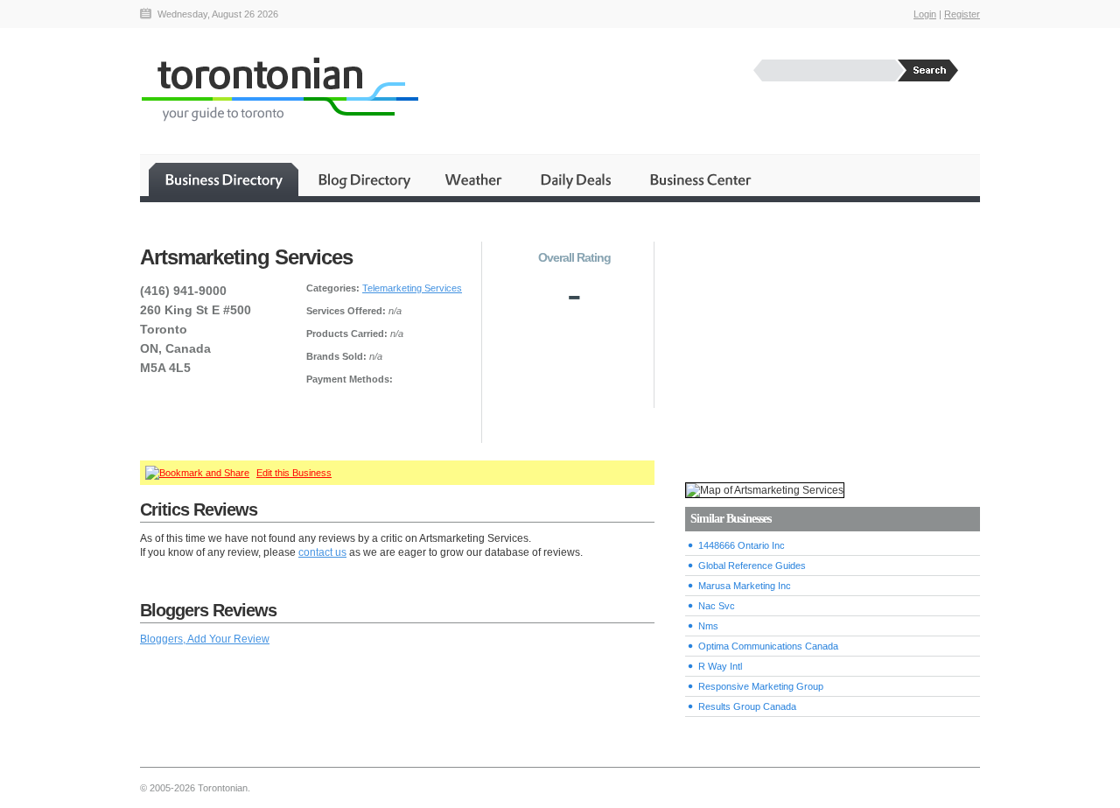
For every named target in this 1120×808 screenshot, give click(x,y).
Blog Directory (363, 179)
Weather (475, 179)
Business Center (699, 179)
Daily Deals (577, 179)
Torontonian (279, 88)
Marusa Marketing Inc (744, 585)
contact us (322, 552)
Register (962, 14)
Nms (708, 626)
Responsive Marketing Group (760, 686)
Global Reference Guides (752, 565)
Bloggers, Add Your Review (205, 639)
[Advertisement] (832, 342)
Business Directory (223, 179)
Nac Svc (716, 606)
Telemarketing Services (412, 288)
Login (925, 14)
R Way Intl (720, 666)
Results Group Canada (747, 706)
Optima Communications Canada (768, 646)
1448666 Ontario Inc (741, 545)
